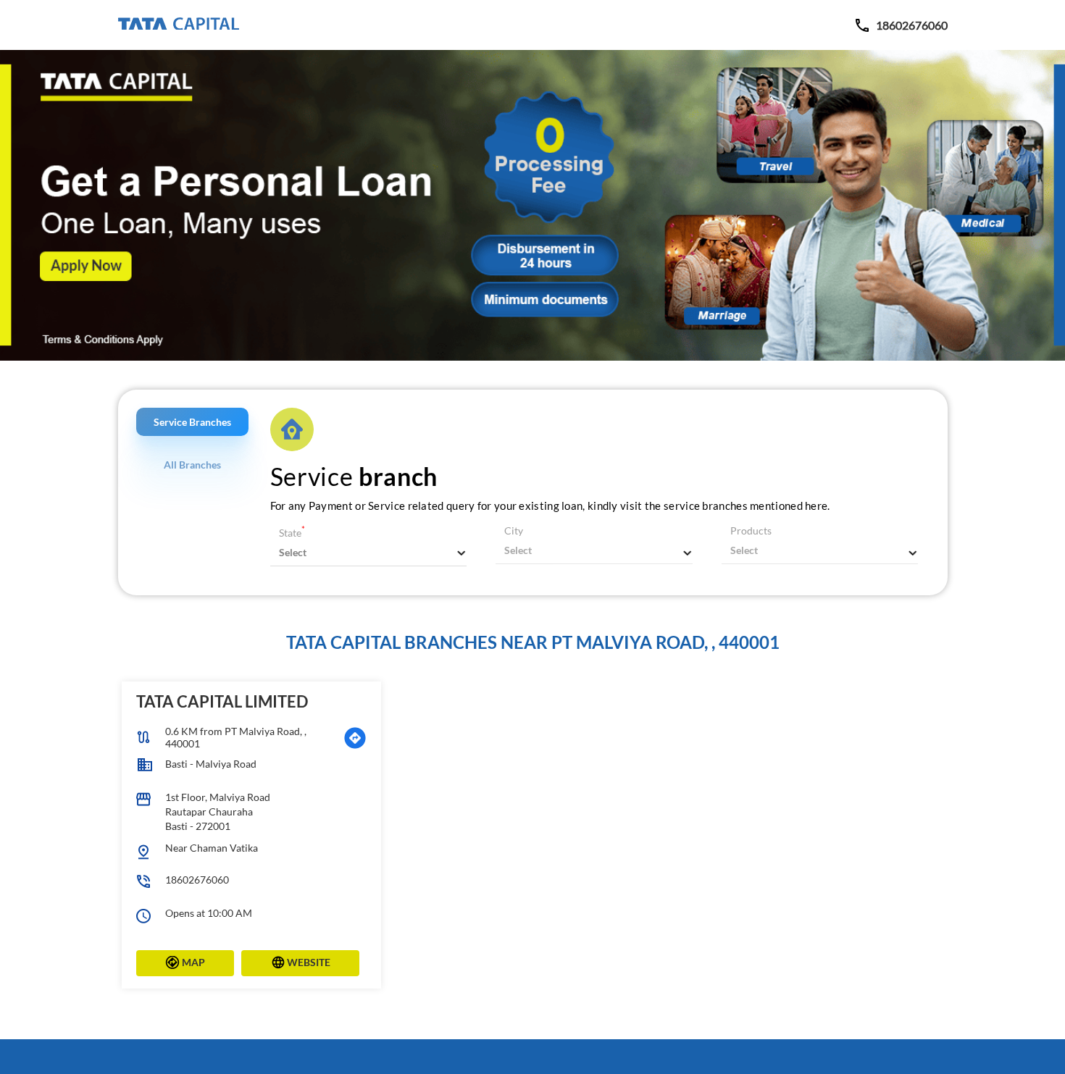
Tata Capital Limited (222, 701)
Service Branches (192, 422)
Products (751, 530)
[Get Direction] (355, 738)
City (513, 530)
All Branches (192, 464)
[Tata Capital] (178, 24)
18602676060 (197, 879)
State (292, 532)
